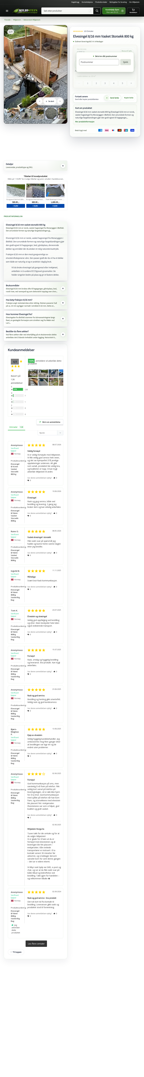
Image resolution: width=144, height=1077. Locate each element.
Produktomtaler (101, 2)
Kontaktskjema (87, 2)
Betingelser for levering (118, 2)
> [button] (36, 944)
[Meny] (7, 11)
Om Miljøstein (134, 2)
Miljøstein (17, 19)
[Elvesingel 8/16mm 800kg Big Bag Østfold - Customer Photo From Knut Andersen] (53, 382)
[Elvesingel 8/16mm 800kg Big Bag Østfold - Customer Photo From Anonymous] (53, 373)
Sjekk (125, 62)
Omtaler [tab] (13, 427)
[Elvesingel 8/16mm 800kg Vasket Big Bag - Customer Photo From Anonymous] (33, 373)
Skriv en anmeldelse (51, 422)
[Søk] (97, 11)
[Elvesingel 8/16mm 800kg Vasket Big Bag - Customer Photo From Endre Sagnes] (43, 373)
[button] (55, 478)
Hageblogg (75, 2)
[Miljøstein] (25, 11)
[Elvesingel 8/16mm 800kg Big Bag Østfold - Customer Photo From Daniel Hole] (33, 382)
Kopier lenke (128, 97)
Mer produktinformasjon (84, 121)
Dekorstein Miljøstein (31, 19)
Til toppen (17, 952)
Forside (7, 19)
